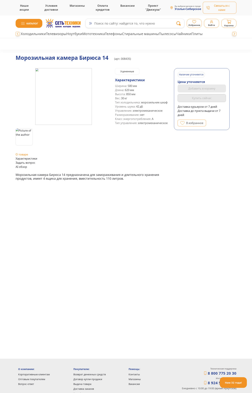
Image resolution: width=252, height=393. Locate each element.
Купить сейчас (202, 98)
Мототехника (93, 33)
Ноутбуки (74, 33)
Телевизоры (56, 33)
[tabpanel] (93, 176)
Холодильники (33, 33)
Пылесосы (167, 33)
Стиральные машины (140, 33)
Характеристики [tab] (26, 158)
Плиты (197, 33)
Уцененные (127, 71)
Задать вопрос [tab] (25, 163)
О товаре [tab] (22, 154)
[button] (29, 23)
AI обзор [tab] (21, 167)
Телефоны (113, 33)
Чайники (183, 33)
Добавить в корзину (201, 88)
